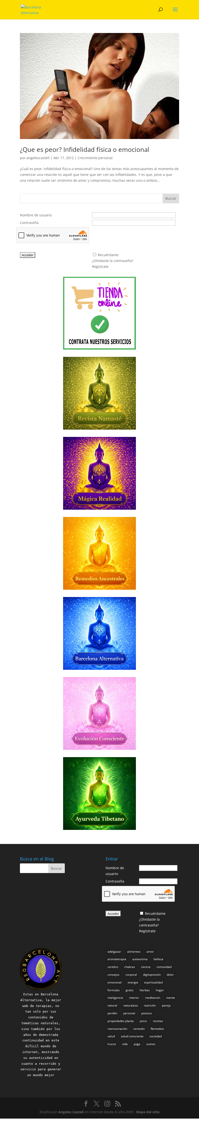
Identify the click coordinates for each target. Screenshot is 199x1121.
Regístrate (100, 266)
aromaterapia (117, 959)
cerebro (113, 967)
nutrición (150, 1005)
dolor (170, 975)
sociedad (155, 1036)
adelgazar (114, 951)
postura (146, 1013)
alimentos (134, 951)
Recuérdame (108, 255)
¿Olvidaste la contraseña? (112, 260)
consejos (113, 975)
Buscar (170, 198)
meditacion (152, 998)
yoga (137, 1044)
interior (134, 998)
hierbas (145, 990)
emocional (115, 982)
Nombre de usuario (36, 215)
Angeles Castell (70, 1112)
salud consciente (132, 1036)
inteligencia (115, 998)
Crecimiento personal (95, 157)
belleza (158, 959)
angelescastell (38, 157)
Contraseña (29, 222)
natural (112, 1005)
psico (143, 1021)
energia (133, 982)
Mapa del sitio (148, 1112)
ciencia (145, 967)
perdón (112, 1013)
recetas (158, 1021)
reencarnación (117, 1029)
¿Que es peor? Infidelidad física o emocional (84, 149)
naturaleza (130, 1005)
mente (170, 998)
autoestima (140, 959)
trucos (112, 1044)
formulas (114, 990)
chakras (129, 967)
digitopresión (152, 975)
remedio (139, 1029)
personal (129, 1013)
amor (150, 951)
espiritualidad (153, 982)
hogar (160, 990)
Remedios (157, 1029)
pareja (166, 1005)
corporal (131, 975)
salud (111, 1036)
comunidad (164, 967)
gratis (129, 990)
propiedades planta (121, 1021)
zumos (150, 1044)
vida (125, 1044)
